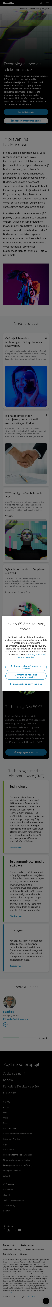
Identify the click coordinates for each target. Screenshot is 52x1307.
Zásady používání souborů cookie (31, 656)
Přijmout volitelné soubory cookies (26, 667)
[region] (26, 653)
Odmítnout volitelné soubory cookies (26, 676)
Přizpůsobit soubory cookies (26, 683)
